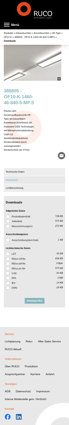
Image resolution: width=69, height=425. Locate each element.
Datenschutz (23, 391)
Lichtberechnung (14, 188)
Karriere (35, 374)
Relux (29, 341)
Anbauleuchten (23, 33)
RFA (14, 278)
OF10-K (8, 37)
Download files (35, 300)
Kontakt (9, 408)
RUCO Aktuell (13, 349)
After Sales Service (49, 341)
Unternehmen (13, 358)
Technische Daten (15, 171)
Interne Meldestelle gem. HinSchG (25, 399)
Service (9, 333)
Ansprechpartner (15, 374)
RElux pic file (18, 268)
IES (13, 283)
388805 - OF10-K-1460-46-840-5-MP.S (34, 37)
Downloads (10, 41)
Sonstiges (11, 383)
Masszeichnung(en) (22, 226)
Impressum (43, 391)
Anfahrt (50, 374)
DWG (14, 288)
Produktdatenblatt (21, 216)
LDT (14, 254)
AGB (7, 391)
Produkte (8, 33)
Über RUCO (12, 366)
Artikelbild (17, 221)
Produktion (31, 366)
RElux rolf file (18, 259)
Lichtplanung (12, 341)
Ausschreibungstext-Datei (25, 240)
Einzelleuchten (41, 33)
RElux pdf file (18, 263)
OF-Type (56, 33)
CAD (14, 273)
